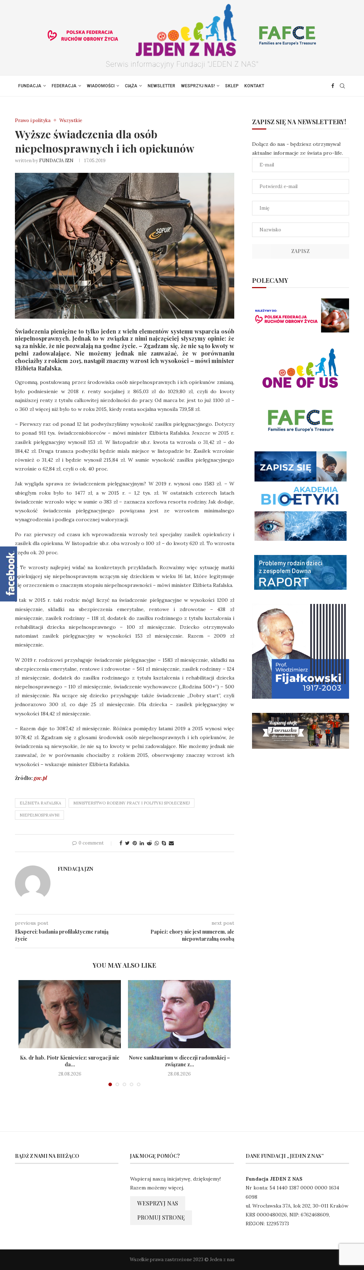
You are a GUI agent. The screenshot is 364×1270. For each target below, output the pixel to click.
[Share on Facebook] (120, 843)
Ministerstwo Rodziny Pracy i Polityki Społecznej (131, 803)
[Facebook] (332, 86)
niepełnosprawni (39, 815)
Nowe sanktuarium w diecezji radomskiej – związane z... (179, 1061)
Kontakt (254, 85)
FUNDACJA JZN (56, 161)
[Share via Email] (171, 843)
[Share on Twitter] (127, 843)
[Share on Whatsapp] (157, 843)
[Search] (342, 86)
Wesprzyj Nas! (198, 85)
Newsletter (161, 85)
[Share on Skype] (164, 843)
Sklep (232, 85)
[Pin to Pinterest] (135, 843)
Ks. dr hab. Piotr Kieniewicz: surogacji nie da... (69, 1061)
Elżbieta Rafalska (40, 803)
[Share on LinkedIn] (142, 843)
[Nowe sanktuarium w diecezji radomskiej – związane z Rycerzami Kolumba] (179, 1014)
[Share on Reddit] (149, 843)
